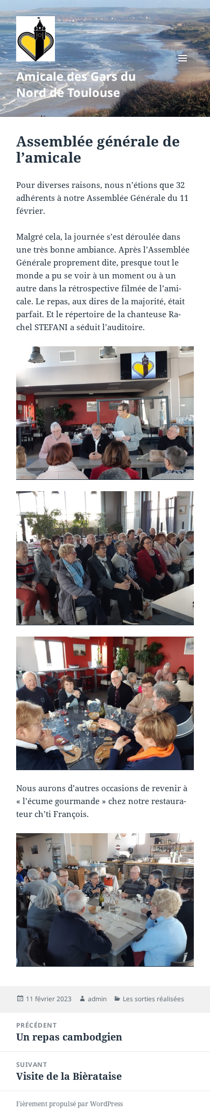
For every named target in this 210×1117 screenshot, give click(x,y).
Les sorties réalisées (153, 998)
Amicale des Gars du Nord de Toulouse (76, 84)
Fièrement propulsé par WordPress (69, 1103)
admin (97, 998)
